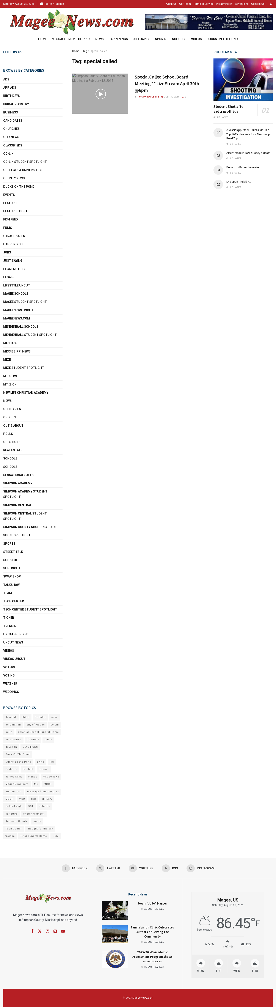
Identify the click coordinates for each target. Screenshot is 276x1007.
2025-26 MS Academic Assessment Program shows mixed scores (152, 956)
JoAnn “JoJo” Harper (152, 903)
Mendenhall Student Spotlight (30, 335)
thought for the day (40, 828)
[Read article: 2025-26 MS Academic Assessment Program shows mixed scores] (115, 959)
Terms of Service (203, 3)
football (28, 769)
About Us (171, 3)
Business (10, 112)
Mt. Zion (10, 384)
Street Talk (13, 552)
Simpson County (16, 821)
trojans (10, 836)
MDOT (48, 784)
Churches (11, 129)
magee (32, 776)
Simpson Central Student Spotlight (25, 516)
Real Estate (12, 450)
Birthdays (11, 96)
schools (10, 467)
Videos (196, 39)
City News (11, 137)
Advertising (242, 3)
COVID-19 (33, 739)
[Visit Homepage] (71, 22)
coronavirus (13, 739)
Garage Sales (14, 236)
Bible (25, 717)
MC (36, 784)
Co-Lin (8, 153)
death (48, 739)
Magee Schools (15, 293)
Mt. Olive (10, 376)
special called (99, 51)
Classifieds (12, 145)
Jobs (7, 252)
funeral (44, 769)
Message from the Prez (71, 39)
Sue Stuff (11, 560)
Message (10, 343)
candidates (12, 120)
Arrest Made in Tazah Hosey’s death (248, 153)
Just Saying (12, 260)
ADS (6, 79)
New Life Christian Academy (25, 392)
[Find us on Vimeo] (55, 931)
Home (42, 39)
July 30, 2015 (171, 96)
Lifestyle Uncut (16, 285)
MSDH (9, 799)
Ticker (8, 617)
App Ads (9, 87)
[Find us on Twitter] (40, 931)
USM (56, 836)
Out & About (13, 425)
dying (40, 761)
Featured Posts (16, 211)
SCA (30, 806)
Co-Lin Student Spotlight (25, 162)
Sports (161, 39)
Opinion (9, 417)
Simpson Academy (17, 483)
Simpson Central (17, 505)
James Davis (13, 776)
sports (37, 821)
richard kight (14, 806)
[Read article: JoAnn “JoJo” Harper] (115, 910)
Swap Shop (12, 576)
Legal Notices (14, 269)
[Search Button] (271, 4)
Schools (179, 39)
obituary (46, 799)
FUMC (7, 228)
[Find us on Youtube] (63, 931)
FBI (52, 761)
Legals (8, 277)
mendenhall (13, 791)
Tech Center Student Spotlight (30, 609)
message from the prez (43, 791)
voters (9, 667)
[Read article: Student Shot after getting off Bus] (243, 79)
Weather (10, 683)
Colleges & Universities (22, 170)
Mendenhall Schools (20, 326)
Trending (11, 626)
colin (8, 732)
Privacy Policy (224, 3)
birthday (40, 717)
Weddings (11, 692)
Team (7, 593)
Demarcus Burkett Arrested (243, 167)
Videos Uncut (14, 659)
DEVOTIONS (30, 747)
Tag (85, 51)
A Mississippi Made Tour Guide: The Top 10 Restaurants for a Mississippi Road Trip (248, 134)
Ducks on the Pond (222, 39)
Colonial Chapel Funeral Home (38, 732)
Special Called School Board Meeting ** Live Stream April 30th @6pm (167, 83)
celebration (13, 724)
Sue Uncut (11, 568)
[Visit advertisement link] (209, 22)
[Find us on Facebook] (32, 931)
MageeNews (51, 776)
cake (54, 717)
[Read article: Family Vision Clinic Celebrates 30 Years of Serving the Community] (115, 934)
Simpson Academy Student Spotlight (25, 494)
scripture (11, 813)
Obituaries (141, 39)
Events (9, 195)
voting (9, 675)
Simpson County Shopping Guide (29, 527)
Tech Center (13, 601)
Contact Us (258, 3)
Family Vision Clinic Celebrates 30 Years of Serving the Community (152, 931)
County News (14, 178)
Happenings (118, 39)
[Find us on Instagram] (47, 931)
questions (11, 442)
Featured (11, 203)
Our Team (185, 3)
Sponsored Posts (18, 535)
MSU (22, 799)
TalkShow (11, 585)
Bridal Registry (16, 104)
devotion (11, 747)
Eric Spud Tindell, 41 (238, 182)
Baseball (11, 717)
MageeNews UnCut (18, 310)
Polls (8, 434)
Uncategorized (15, 634)
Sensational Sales (18, 475)
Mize (7, 359)
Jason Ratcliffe (148, 96)
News (99, 39)
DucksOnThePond (17, 754)
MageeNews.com (16, 318)
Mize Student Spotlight (23, 368)
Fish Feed (10, 219)
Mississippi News (17, 351)
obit (33, 799)
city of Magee (36, 724)
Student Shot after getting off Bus (229, 109)
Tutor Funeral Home (33, 836)
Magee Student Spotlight (25, 302)
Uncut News (13, 642)
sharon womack (33, 813)
